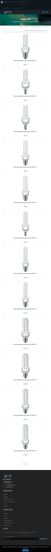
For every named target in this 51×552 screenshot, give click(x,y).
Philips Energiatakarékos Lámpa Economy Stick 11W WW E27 (25, 167)
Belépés (5, 515)
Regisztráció (6, 518)
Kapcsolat (6, 506)
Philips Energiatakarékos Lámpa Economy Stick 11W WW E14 (25, 238)
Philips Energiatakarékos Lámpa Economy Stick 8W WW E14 (25, 96)
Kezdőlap (20, 26)
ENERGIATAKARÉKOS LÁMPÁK (36, 26)
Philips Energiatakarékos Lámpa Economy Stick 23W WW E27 (25, 415)
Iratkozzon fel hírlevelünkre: (9, 536)
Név (45, 30)
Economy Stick (45, 26)
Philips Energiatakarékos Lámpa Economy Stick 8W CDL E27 (25, 60)
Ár (47, 30)
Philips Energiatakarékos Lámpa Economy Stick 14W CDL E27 (25, 309)
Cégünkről (6, 496)
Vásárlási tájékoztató (8, 520)
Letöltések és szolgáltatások (9, 501)
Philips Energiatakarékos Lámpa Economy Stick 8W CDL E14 (25, 131)
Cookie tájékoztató (7, 525)
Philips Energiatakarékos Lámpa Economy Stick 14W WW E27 (25, 273)
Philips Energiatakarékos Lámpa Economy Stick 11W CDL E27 (25, 202)
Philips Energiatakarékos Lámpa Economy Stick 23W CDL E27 (25, 451)
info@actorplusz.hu (11, 1)
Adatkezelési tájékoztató (9, 522)
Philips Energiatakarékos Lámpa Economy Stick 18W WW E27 (25, 344)
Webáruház (26, 26)
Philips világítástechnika (8, 499)
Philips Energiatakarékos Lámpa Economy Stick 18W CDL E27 (25, 380)
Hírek (5, 503)
